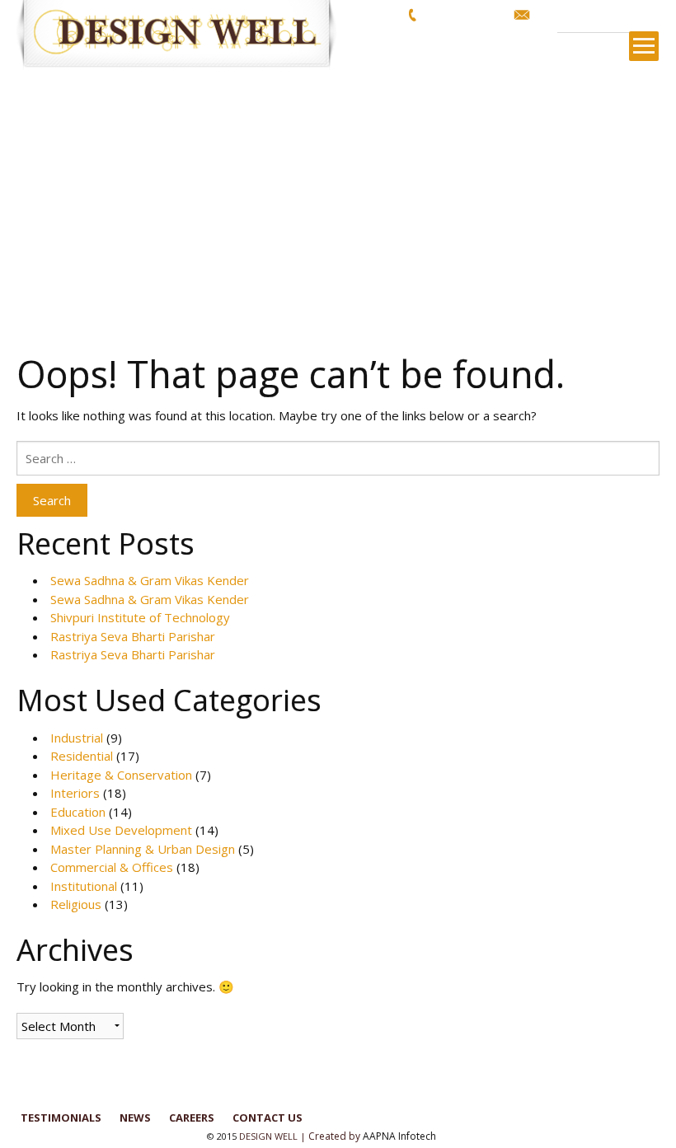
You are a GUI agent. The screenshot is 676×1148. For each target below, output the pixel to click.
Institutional (83, 886)
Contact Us (267, 1117)
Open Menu (644, 46)
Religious (75, 904)
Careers (191, 1117)
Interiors (75, 793)
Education (78, 812)
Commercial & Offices (111, 867)
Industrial (76, 737)
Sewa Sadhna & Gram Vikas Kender (149, 580)
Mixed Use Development (121, 830)
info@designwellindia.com (599, 14)
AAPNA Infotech (399, 1136)
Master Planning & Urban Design (142, 849)
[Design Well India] (185, 35)
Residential (81, 755)
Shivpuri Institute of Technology (140, 617)
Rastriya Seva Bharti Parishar (132, 636)
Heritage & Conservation (121, 774)
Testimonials (61, 1117)
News (135, 1117)
